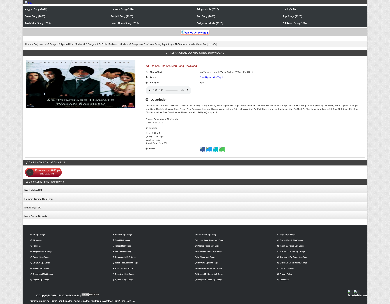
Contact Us (284, 280)
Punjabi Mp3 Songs (41, 268)
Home (28, 44)
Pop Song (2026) (206, 16)
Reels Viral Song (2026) (38, 23)
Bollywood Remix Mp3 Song (209, 252)
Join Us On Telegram (196, 32)
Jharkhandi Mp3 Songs (43, 274)
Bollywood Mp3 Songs (45, 44)
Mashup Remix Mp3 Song (208, 246)
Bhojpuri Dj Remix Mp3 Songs (210, 274)
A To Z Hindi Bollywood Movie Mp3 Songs (117, 44)
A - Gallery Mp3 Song (161, 44)
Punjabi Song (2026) (122, 16)
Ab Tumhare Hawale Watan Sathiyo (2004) (196, 44)
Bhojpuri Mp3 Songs (41, 263)
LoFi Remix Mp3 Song (206, 235)
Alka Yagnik (218, 77)
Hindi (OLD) (289, 9)
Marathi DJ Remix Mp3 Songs (292, 252)
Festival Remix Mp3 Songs (291, 240)
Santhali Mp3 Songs (123, 235)
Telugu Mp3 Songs (123, 246)
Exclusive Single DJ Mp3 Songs (293, 263)
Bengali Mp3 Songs (41, 257)
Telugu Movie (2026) (208, 9)
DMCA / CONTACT (288, 268)
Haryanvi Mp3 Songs (124, 268)
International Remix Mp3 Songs (210, 240)
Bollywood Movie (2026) (210, 23)
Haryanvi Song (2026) (122, 9)
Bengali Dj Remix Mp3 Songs (209, 280)
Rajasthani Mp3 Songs (125, 274)
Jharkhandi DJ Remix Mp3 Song (293, 257)
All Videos (37, 240)
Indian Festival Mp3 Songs (126, 263)
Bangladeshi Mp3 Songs (125, 257)
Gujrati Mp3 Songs (288, 235)
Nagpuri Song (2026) (36, 9)
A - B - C (144, 44)
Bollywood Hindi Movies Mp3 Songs (76, 44)
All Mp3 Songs (39, 235)
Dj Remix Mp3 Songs (124, 280)
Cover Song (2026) (35, 16)
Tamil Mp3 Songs (122, 240)
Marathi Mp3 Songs (123, 252)
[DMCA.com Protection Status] (90, 296)
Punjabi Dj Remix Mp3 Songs (209, 268)
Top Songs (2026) (292, 16)
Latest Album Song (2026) (125, 23)
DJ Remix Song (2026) (295, 23)
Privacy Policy (286, 274)
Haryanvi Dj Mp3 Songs (207, 263)
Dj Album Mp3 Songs (206, 257)
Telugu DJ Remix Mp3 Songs (292, 246)
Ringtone (37, 246)
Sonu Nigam (205, 77)
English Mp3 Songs (41, 280)
